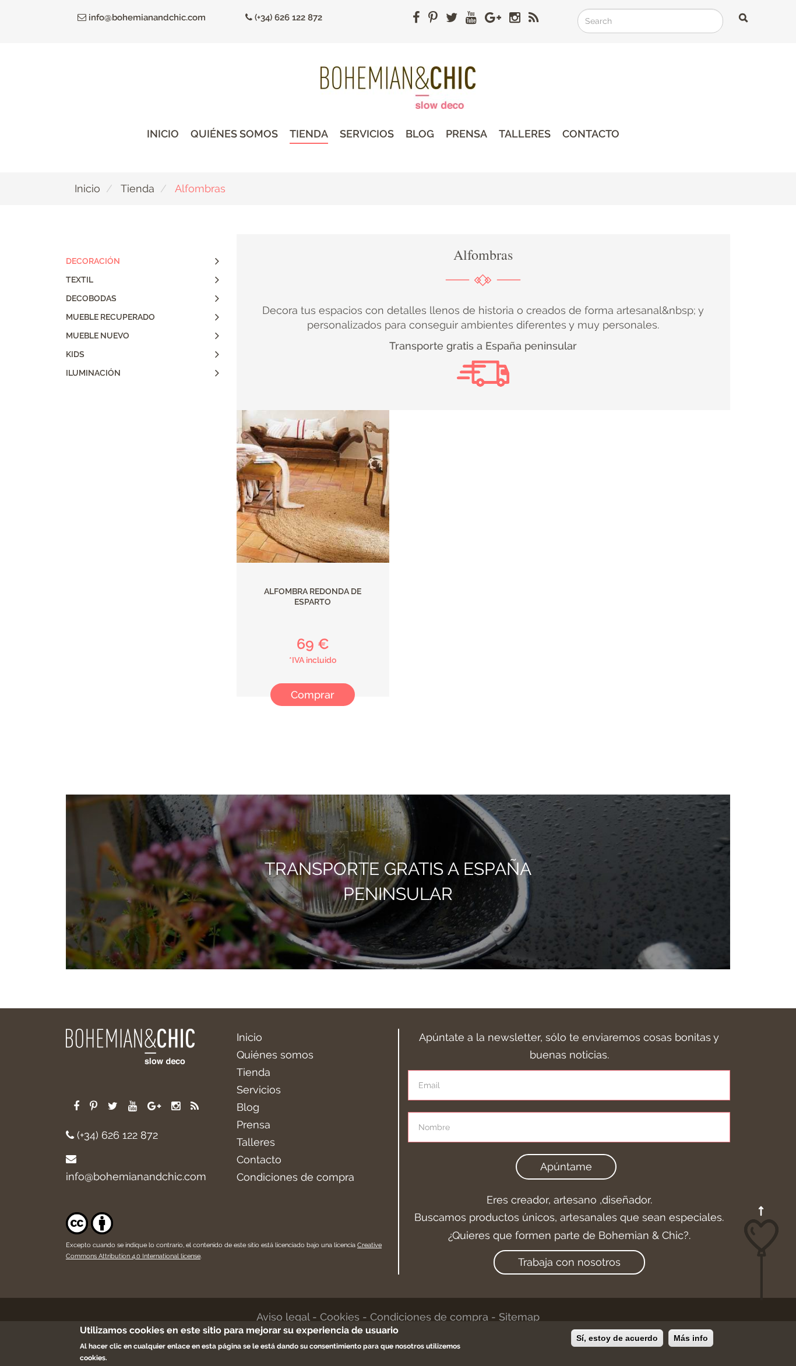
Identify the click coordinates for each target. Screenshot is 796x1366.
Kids (75, 354)
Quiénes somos (234, 134)
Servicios (367, 134)
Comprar (312, 695)
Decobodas (91, 298)
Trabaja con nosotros (569, 1262)
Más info (691, 1338)
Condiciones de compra (295, 1177)
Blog (420, 134)
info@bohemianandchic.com (146, 17)
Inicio (163, 134)
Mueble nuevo (97, 335)
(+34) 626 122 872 (287, 17)
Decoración (93, 261)
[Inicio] (398, 87)
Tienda (309, 134)
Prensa (466, 134)
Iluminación (93, 372)
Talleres (525, 134)
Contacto (590, 134)
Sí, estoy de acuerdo (617, 1338)
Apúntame (566, 1166)
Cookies (340, 1317)
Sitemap (519, 1317)
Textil (79, 279)
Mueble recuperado (110, 317)
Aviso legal (282, 1317)
